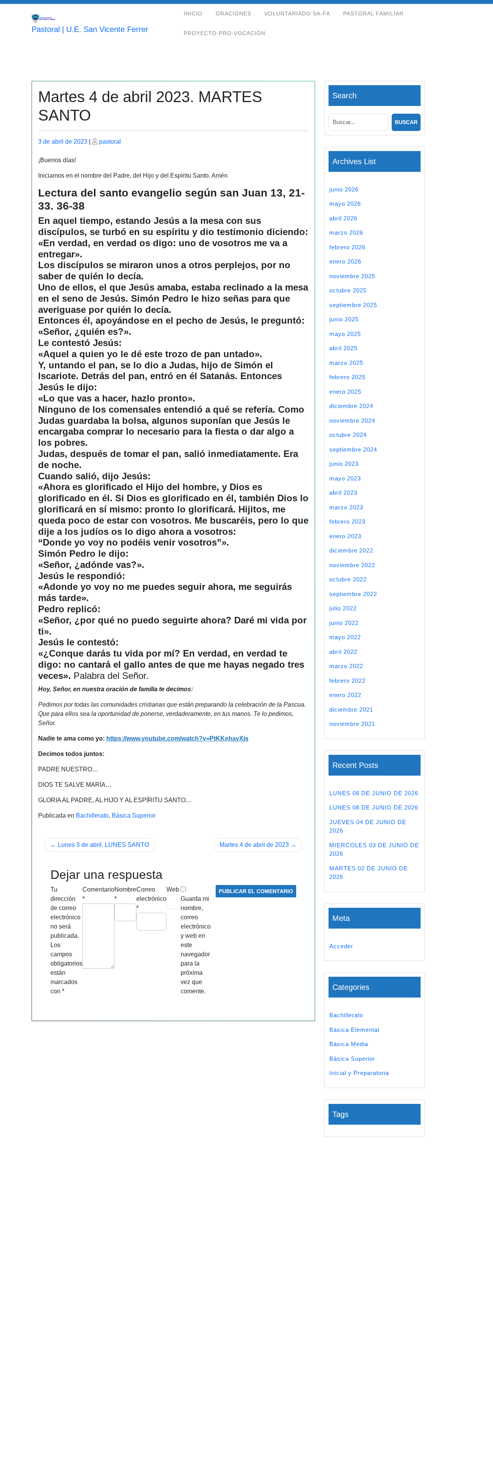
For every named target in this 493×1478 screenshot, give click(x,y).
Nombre (125, 894)
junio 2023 (344, 463)
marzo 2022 (346, 666)
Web (172, 889)
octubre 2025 (348, 290)
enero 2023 (345, 536)
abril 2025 (343, 348)
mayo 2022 (345, 637)
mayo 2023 (345, 478)
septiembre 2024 (353, 449)
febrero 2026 (347, 247)
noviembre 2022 (352, 565)
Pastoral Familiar (373, 13)
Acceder (341, 946)
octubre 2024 (348, 435)
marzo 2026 (346, 232)
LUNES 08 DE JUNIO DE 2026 (373, 793)
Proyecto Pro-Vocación (224, 33)
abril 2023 (343, 492)
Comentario (98, 894)
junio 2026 (344, 189)
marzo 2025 (346, 362)
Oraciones (233, 13)
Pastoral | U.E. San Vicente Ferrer (90, 29)
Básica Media (348, 1044)
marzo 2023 (346, 507)
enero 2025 (345, 391)
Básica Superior (134, 815)
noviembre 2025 (352, 276)
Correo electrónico (151, 898)
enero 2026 (345, 261)
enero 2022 (345, 695)
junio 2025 (344, 319)
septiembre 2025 (353, 305)
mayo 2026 (345, 203)
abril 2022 (343, 651)
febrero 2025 (347, 377)
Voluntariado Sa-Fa (297, 13)
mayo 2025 (345, 334)
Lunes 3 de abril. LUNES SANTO (103, 844)
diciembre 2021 (351, 709)
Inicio (193, 13)
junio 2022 (344, 623)
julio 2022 (343, 608)
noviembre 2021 (352, 724)
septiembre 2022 (353, 594)
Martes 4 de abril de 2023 (254, 844)
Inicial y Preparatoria (359, 1073)
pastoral (110, 141)
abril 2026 (343, 218)
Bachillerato (92, 815)
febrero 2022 (347, 680)
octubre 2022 (348, 579)
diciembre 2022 (351, 550)
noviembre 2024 (352, 420)
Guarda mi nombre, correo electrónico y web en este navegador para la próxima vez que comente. (196, 944)
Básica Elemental (354, 1029)
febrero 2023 (347, 521)
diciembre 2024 (351, 406)
